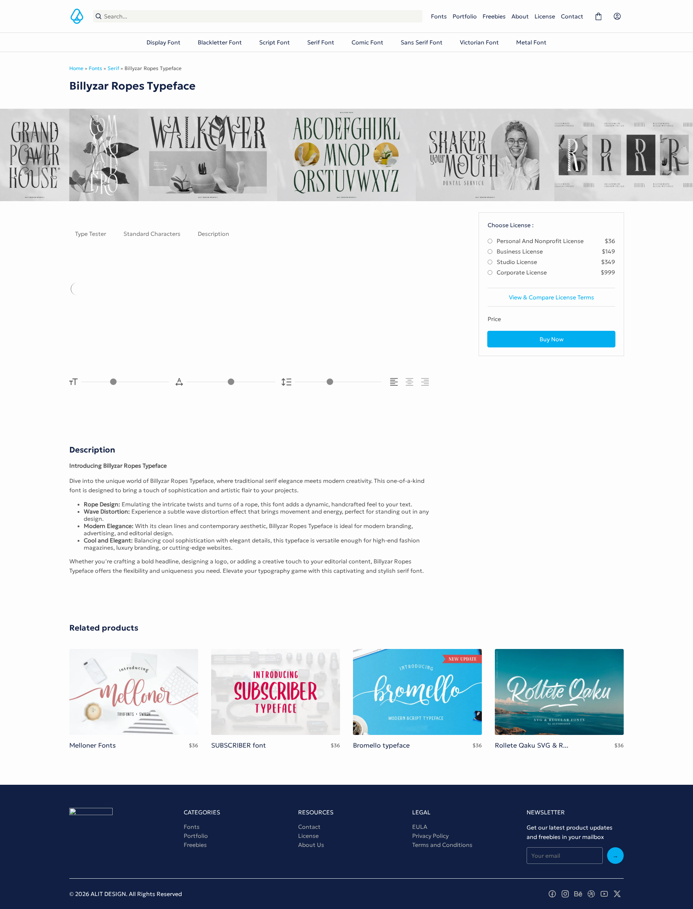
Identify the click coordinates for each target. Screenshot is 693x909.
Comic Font (367, 42)
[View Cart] (598, 16)
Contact (572, 16)
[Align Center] (410, 382)
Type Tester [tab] (90, 233)
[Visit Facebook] (552, 893)
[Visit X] (617, 893)
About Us (311, 844)
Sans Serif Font (422, 42)
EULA (419, 826)
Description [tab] (213, 233)
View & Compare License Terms (551, 297)
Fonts (439, 16)
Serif (113, 68)
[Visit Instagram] (565, 893)
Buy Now (551, 339)
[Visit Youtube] (604, 893)
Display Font (163, 42)
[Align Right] (426, 382)
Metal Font (531, 42)
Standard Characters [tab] (151, 233)
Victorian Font (479, 42)
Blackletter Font (220, 42)
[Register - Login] (617, 16)
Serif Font (320, 42)
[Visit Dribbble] (591, 893)
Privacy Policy (430, 835)
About (520, 16)
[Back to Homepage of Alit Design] (76, 16)
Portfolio (465, 16)
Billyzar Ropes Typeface (182, 309)
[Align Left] (395, 382)
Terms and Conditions (442, 844)
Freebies (494, 16)
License (545, 16)
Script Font (274, 42)
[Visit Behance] (578, 893)
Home (76, 68)
